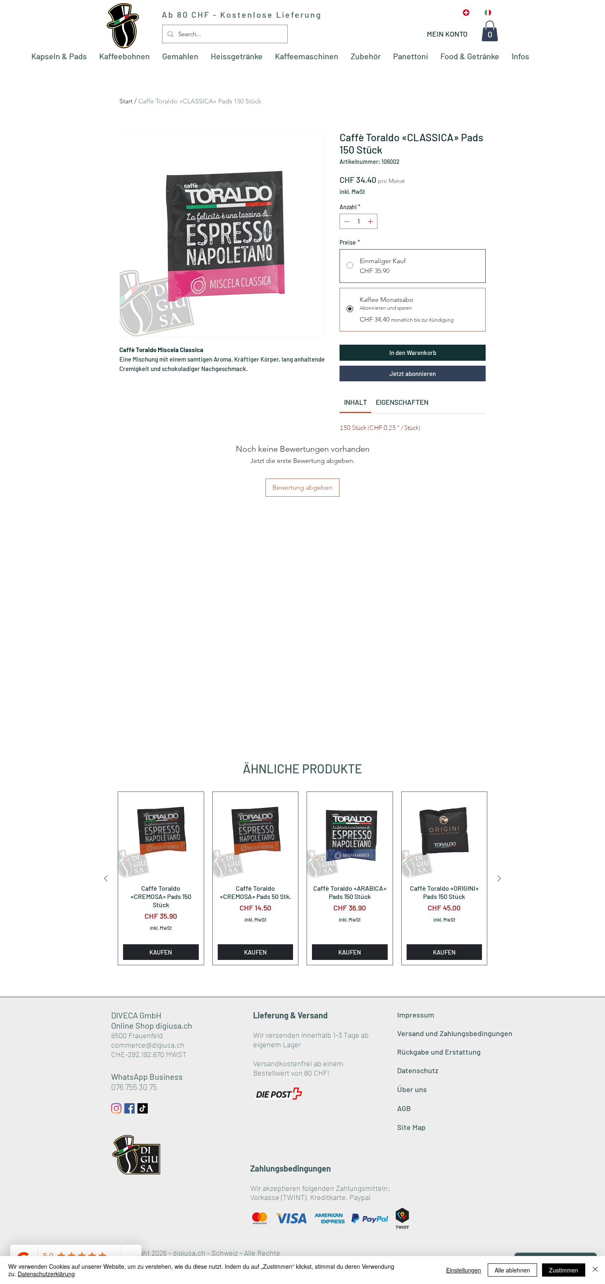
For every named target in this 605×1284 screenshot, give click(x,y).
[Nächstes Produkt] (499, 878)
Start (126, 101)
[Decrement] (346, 221)
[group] (302, 878)
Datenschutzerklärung (46, 1274)
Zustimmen (563, 1270)
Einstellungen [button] (463, 1270)
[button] (489, 31)
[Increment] (371, 221)
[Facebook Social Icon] (129, 1108)
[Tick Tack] (142, 1108)
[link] (355, 402)
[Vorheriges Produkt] (106, 878)
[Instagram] (116, 1108)
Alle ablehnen (512, 1270)
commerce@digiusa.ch (147, 1044)
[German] (466, 12)
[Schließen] (595, 1270)
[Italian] (488, 12)
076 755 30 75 (134, 1087)
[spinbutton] (358, 221)
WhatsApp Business (147, 1076)
